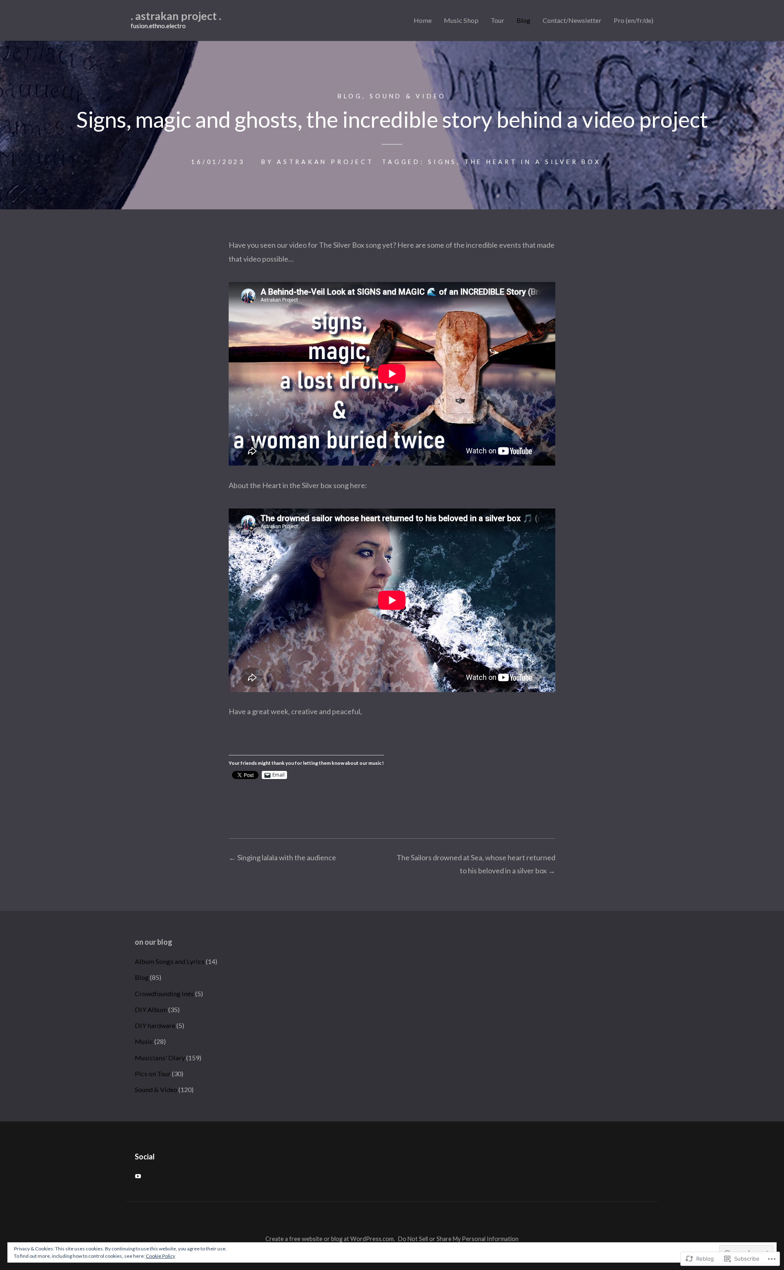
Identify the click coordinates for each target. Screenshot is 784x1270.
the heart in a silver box (532, 161)
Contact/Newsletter (572, 20)
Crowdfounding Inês (164, 993)
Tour (497, 20)
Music (144, 1041)
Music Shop (461, 20)
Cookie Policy (160, 1256)
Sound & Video (408, 96)
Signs (442, 161)
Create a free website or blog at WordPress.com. (330, 1238)
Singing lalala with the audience (282, 857)
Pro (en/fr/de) (633, 20)
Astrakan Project (325, 161)
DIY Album (151, 1009)
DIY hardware (155, 1025)
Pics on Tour (153, 1073)
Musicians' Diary (160, 1057)
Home (423, 20)
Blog (523, 20)
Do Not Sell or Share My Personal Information (458, 1238)
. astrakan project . (176, 15)
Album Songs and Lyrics (170, 961)
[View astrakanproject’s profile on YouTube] (138, 1176)
